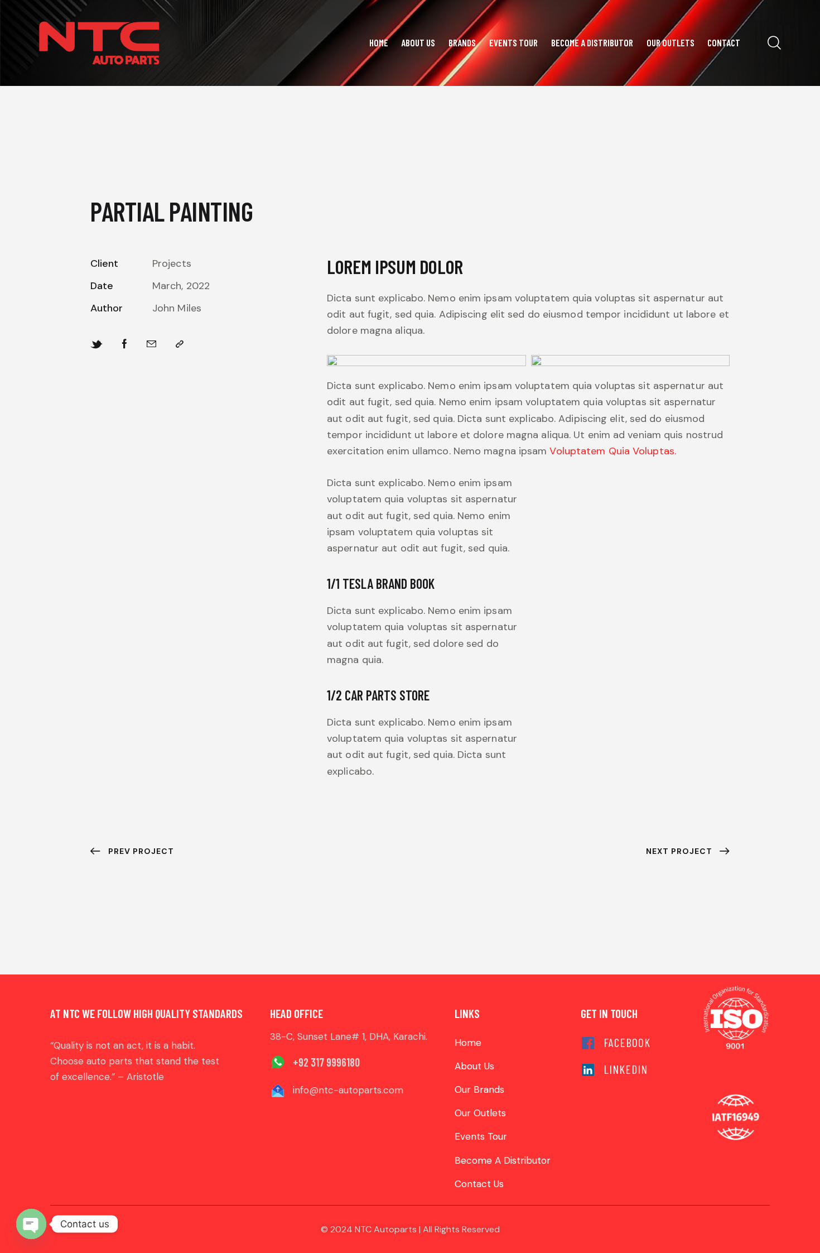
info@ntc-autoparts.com (348, 1090)
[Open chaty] (31, 1224)
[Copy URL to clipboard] (180, 344)
